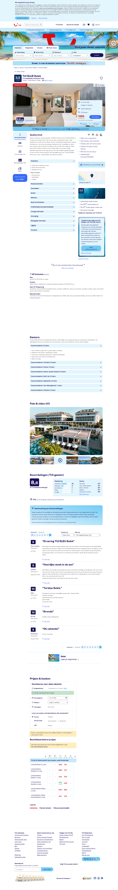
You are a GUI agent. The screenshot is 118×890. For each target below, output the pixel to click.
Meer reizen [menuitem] (52, 48)
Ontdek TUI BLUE (83, 258)
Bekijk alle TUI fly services (66, 842)
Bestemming (39, 52)
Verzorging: (37, 707)
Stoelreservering (63, 837)
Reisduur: (37, 702)
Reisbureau (18, 855)
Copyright (84, 842)
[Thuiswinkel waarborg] (87, 878)
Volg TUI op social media (68, 864)
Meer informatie (42, 18)
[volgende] (99, 430)
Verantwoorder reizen (21, 839)
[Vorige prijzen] (45, 755)
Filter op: (77, 532)
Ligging (33, 225)
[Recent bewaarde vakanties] (88, 24)
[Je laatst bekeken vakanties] (84, 24)
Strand (33, 193)
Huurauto (34, 230)
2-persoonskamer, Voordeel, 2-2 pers (43, 362)
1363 (60, 764)
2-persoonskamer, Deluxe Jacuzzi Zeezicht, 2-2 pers (48, 371)
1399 (60, 770)
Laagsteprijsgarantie (55, 30)
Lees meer (47, 559)
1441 (65, 764)
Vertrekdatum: (38, 698)
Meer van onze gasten (67, 268)
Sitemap (17, 848)
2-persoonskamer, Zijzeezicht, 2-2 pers (44, 381)
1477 (65, 770)
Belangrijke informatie (38, 221)
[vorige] (33, 430)
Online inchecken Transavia (44, 837)
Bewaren (84, 124)
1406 (65, 783)
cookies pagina (19, 13)
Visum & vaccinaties (42, 853)
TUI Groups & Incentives (21, 835)
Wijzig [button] (65, 688)
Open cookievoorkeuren (91, 248)
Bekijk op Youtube (86, 253)
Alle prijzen (95, 117)
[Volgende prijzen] (74, 755)
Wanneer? (58, 52)
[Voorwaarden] (98, 878)
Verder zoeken (21, 71)
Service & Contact (63, 878)
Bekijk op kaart (48, 80)
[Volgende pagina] (50, 535)
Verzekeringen (41, 844)
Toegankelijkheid (86, 850)
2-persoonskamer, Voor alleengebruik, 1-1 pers (46, 385)
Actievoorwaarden (20, 844)
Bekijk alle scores (84, 494)
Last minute (18, 842)
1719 (65, 796)
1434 (60, 776)
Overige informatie (37, 211)
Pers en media (86, 837)
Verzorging (34, 216)
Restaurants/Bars (37, 184)
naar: (35, 725)
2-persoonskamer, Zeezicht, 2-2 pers (43, 390)
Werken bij (87, 859)
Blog (16, 846)
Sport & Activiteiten (37, 202)
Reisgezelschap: (38, 688)
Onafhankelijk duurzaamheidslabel (42, 207)
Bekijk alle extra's (42, 855)
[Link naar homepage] (17, 24)
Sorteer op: (64, 532)
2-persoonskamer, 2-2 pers (40, 345)
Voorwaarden (85, 839)
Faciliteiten (34, 161)
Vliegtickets (29, 48)
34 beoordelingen (30, 120)
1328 (60, 783)
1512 (65, 776)
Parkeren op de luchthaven (44, 848)
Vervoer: (36, 717)
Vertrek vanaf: (38, 720)
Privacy (84, 844)
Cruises (39, 48)
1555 (60, 789)
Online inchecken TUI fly (66, 835)
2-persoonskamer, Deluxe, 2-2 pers (42, 367)
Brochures (17, 837)
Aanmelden (47, 869)
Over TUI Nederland (87, 835)
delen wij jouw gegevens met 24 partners (51, 8)
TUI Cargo (62, 844)
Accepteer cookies (22, 18)
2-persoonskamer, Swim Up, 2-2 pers (43, 376)
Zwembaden (35, 188)
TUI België (17, 850)
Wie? (75, 52)
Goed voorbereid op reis (44, 842)
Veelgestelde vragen (20, 857)
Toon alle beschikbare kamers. (39, 746)
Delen (97, 124)
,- (81, 116)
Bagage (61, 839)
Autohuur (39, 846)
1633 (65, 789)
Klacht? (84, 853)
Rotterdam (63, 721)
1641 (60, 796)
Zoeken (96, 55)
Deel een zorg (86, 855)
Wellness (34, 197)
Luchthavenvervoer (42, 850)
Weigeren (34, 18)
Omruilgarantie (71, 30)
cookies (39, 5)
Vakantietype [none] (21, 52)
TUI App (39, 835)
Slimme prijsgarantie (86, 30)
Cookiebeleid (85, 846)
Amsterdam (53, 721)
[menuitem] (98, 24)
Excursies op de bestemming (45, 839)
